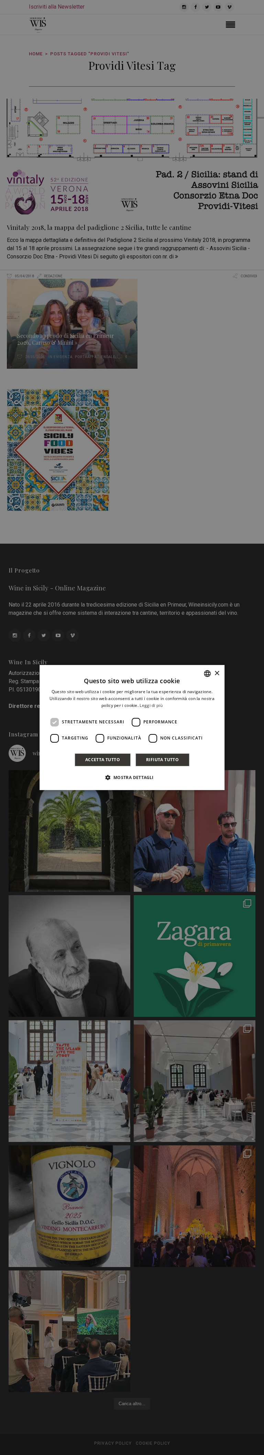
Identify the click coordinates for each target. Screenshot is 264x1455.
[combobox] (207, 673)
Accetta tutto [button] (102, 760)
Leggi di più (151, 705)
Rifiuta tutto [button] (162, 760)
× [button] (216, 673)
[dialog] (132, 727)
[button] (131, 777)
